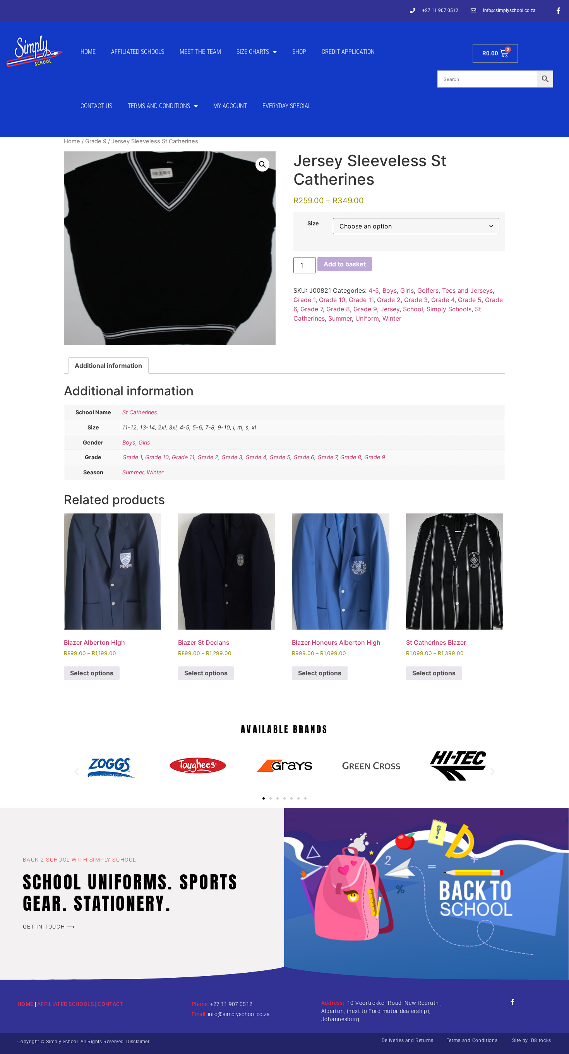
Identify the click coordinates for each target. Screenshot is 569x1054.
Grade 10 (332, 300)
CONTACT (110, 1004)
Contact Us (96, 106)
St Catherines (139, 412)
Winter (391, 318)
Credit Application (348, 51)
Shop (299, 51)
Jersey (389, 309)
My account (230, 106)
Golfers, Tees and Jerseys (455, 290)
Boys (389, 290)
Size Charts (253, 51)
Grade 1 (304, 300)
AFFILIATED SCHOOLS (65, 1004)
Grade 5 (470, 300)
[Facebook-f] (558, 10)
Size (313, 223)
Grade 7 (311, 309)
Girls (407, 290)
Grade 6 (303, 457)
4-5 (373, 290)
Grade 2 (389, 300)
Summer (340, 318)
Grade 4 (442, 300)
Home (88, 51)
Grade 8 (338, 309)
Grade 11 (361, 300)
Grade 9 (95, 141)
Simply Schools (449, 309)
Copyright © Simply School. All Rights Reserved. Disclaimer (83, 1041)
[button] (262, 165)
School (413, 309)
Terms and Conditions (159, 106)
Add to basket (345, 264)
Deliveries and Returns (408, 1040)
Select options (91, 673)
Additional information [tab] (108, 365)
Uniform (367, 318)
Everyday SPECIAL (286, 106)
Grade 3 (416, 300)
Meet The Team (200, 51)
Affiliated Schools (137, 51)
